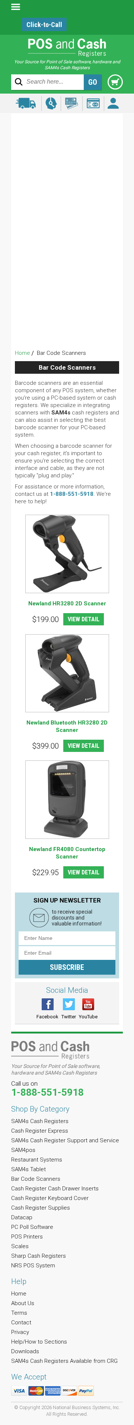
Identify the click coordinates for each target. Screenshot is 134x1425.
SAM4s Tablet (67, 205)
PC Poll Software (67, 285)
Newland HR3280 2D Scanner (67, 603)
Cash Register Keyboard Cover (67, 245)
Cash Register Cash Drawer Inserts (67, 232)
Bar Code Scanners (67, 218)
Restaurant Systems (67, 192)
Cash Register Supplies (67, 258)
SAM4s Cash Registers (67, 125)
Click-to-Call (44, 24)
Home (22, 353)
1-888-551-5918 (71, 494)
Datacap (67, 272)
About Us (22, 1303)
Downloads (25, 1351)
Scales (67, 312)
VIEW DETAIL (83, 619)
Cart (115, 82)
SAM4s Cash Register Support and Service (67, 159)
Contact (21, 1322)
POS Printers (67, 298)
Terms (19, 1313)
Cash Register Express (67, 138)
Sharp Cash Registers (67, 325)
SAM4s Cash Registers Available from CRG (64, 1361)
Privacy (20, 1332)
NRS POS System (67, 338)
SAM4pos (67, 178)
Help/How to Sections (39, 1341)
